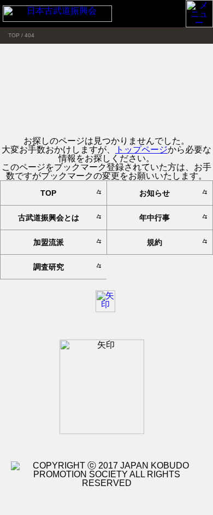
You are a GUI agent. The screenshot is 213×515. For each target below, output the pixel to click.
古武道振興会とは (48, 217)
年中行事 (154, 217)
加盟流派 (48, 242)
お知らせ (154, 193)
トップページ (141, 149)
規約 (154, 242)
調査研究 (48, 266)
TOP (48, 193)
